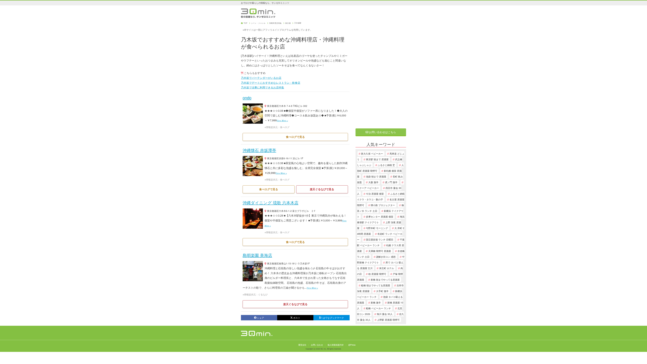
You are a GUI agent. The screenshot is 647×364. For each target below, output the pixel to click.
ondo (247, 97)
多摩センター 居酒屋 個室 (379, 216)
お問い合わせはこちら (382, 132)
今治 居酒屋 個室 (375, 193)
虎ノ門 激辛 (391, 182)
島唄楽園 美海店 (257, 255)
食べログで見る (295, 137)
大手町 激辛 (382, 291)
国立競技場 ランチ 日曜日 (379, 239)
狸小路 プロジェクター (383, 205)
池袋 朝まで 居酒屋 (376, 176)
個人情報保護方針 (336, 344)
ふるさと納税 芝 (386, 165)
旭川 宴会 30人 (385, 314)
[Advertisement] (381, 72)
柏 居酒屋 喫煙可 (377, 274)
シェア (260, 317)
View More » (282, 120)
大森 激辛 (373, 182)
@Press (352, 344)
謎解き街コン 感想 (386, 256)
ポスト (296, 317)
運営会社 (302, 344)
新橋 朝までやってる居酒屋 (385, 279)
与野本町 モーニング (377, 228)
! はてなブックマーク (332, 317)
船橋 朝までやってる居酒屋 (375, 285)
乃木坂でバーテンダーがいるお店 (261, 78)
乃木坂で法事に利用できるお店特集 (262, 87)
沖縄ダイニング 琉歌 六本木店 (270, 202)
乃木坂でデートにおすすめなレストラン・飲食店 (270, 83)
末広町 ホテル (386, 268)
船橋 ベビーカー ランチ (378, 308)
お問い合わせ (317, 344)
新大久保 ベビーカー (372, 153)
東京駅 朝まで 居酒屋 (377, 159)
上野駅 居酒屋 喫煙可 (388, 319)
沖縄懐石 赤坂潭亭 (259, 150)
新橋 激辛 (376, 302)
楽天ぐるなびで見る (322, 189)
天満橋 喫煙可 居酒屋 (379, 251)
